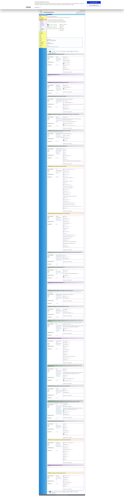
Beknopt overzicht (42, 24)
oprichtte (61, 137)
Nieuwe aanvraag (42, 25)
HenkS (66, 179)
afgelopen (59, 326)
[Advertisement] (65, 34)
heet (56, 136)
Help (40, 35)
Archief (41, 26)
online (60, 392)
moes (66, 233)
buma (62, 272)
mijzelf (67, 85)
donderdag (57, 327)
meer (56, 392)
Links (40, 40)
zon (61, 412)
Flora (74, 378)
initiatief (58, 101)
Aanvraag (41, 19)
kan (56, 119)
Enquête (41, 38)
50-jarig (61, 298)
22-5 (59, 60)
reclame (61, 391)
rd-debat (57, 326)
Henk (74, 204)
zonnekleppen (58, 409)
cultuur (57, 273)
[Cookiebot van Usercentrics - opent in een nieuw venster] (28, 7)
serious (59, 119)
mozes (79, 373)
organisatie (57, 407)
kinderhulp (59, 412)
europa (57, 412)
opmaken (59, 445)
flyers (60, 409)
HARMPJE (74, 169)
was (56, 101)
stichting (60, 59)
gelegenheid (58, 298)
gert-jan (61, 136)
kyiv (60, 372)
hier (58, 220)
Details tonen (37, 7)
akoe (76, 196)
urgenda (57, 60)
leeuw (59, 372)
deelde (60, 407)
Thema (41, 30)
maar (56, 478)
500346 (59, 90)
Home (40, 16)
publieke (57, 427)
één (61, 327)
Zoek (40, 27)
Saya (69, 392)
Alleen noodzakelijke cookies (94, 5)
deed (59, 327)
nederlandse (59, 371)
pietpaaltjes (67, 375)
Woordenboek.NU (42, 13)
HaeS (73, 99)
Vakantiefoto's (42, 43)
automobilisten (58, 410)
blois (56, 137)
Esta (70, 60)
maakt (58, 392)
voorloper (57, 272)
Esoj (68, 105)
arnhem (59, 408)
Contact (41, 47)
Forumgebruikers (42, 29)
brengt (56, 371)
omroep (59, 427)
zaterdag (57, 408)
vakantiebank (60, 411)
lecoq (68, 354)
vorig (58, 137)
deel (61, 220)
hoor (56, 479)
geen (59, 391)
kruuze (69, 346)
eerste (58, 478)
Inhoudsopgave (41, 28)
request (62, 119)
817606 (57, 90)
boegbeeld (57, 59)
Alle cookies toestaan (93, 2)
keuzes (61, 410)
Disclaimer (41, 45)
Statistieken (41, 33)
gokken (57, 393)
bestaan (57, 299)
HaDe (72, 123)
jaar (57, 119)
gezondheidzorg (58, 153)
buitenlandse (57, 446)
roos (65, 152)
